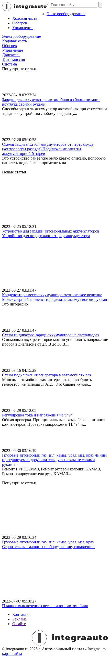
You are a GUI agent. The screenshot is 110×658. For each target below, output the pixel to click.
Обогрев (19, 23)
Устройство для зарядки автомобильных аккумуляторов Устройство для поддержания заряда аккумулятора (50, 233)
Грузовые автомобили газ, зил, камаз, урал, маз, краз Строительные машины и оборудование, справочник (48, 544)
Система (9, 64)
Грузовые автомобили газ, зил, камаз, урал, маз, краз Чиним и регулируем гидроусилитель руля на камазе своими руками (54, 460)
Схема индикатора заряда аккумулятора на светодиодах (50, 335)
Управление (22, 27)
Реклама (19, 619)
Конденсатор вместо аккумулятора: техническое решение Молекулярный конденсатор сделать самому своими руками (54, 297)
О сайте (19, 624)
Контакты (20, 614)
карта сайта (12, 653)
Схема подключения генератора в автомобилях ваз (46, 375)
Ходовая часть (24, 18)
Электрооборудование (66, 14)
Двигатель (11, 55)
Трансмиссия (13, 59)
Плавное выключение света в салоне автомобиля (45, 606)
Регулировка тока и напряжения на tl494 (37, 415)
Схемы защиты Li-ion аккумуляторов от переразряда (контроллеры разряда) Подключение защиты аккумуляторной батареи (47, 149)
